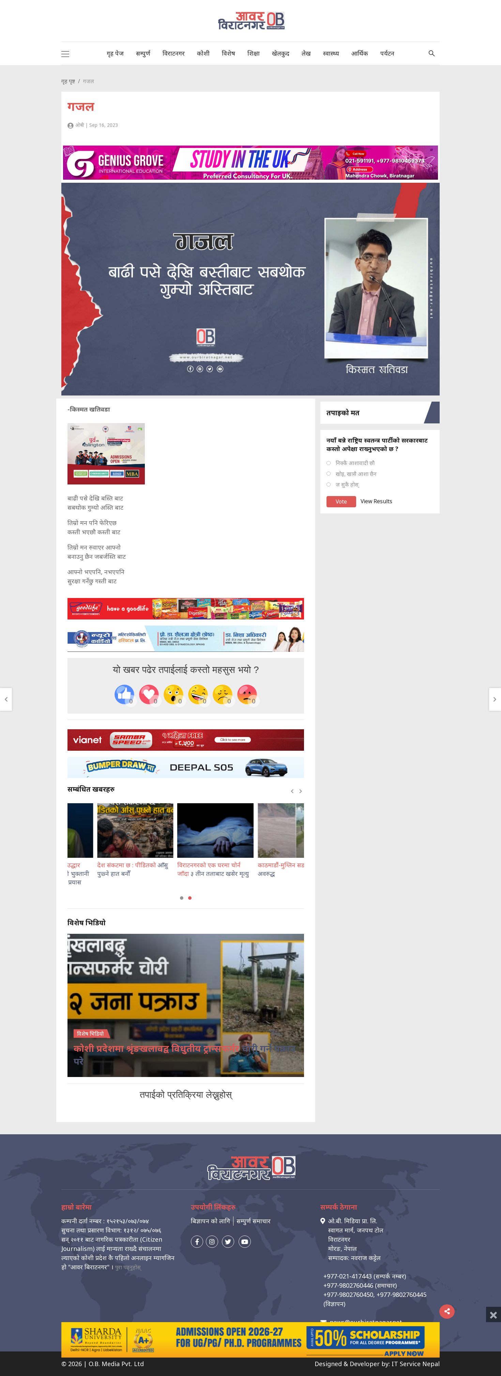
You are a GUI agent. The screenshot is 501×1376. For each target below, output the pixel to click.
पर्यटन (387, 53)
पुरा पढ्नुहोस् (128, 1267)
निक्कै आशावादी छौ (355, 463)
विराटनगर (174, 53)
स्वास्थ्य (331, 53)
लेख (306, 53)
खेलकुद (280, 53)
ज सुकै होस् (347, 484)
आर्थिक (359, 53)
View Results (376, 501)
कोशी (203, 53)
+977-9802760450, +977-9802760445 (374, 1294)
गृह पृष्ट (68, 81)
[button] (182, 898)
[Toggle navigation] (65, 53)
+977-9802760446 (348, 1285)
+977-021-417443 (347, 1276)
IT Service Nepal (416, 1364)
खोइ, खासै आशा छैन (356, 474)
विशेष (228, 53)
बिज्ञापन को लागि (210, 1221)
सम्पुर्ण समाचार (254, 1221)
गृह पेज (115, 53)
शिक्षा (253, 53)
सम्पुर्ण (143, 53)
